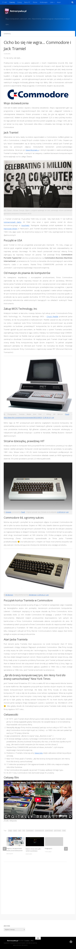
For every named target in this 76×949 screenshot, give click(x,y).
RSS (32, 941)
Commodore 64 (39, 830)
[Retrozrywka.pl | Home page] (15, 11)
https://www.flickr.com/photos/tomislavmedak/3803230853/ (23, 418)
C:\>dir (4, 2)
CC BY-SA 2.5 (41, 595)
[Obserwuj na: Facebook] (71, 942)
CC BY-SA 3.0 (47, 418)
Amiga (10, 830)
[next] (66, 849)
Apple (15, 830)
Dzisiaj (19, 2)
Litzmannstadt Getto (12, 222)
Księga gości (48, 848)
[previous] (4, 849)
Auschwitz (25, 225)
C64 (24, 830)
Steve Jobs (39, 753)
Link (52, 418)
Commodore (29, 830)
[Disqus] (38, 889)
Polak (63, 830)
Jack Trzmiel (57, 830)
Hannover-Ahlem (10, 228)
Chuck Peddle (52, 316)
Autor (59, 2)
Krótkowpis (43, 2)
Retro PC (27, 2)
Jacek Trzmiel (49, 830)
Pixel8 (67, 414)
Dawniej (12, 2)
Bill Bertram (9, 595)
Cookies (26, 941)
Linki (51, 2)
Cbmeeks (8, 512)
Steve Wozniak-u (32, 150)
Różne (35, 2)
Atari (19, 830)
